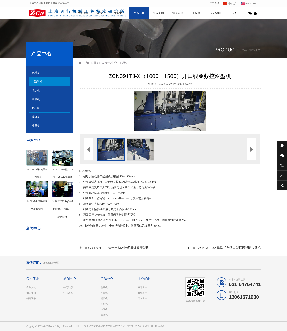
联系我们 (216, 13)
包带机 (36, 72)
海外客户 (142, 287)
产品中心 (138, 13)
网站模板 (160, 326)
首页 (101, 62)
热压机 (36, 108)
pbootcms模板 (51, 262)
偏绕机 (36, 116)
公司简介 (99, 13)
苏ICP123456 (134, 326)
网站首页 (83, 13)
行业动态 (68, 293)
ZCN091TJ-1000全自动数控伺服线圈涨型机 (119, 247)
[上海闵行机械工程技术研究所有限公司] (40, 13)
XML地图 (148, 326)
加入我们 (31, 293)
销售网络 (31, 298)
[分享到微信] (250, 13)
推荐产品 (33, 141)
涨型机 (38, 81)
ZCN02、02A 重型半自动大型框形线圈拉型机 (229, 247)
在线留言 (197, 13)
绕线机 (36, 90)
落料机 (36, 99)
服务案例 (158, 13)
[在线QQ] (256, 13)
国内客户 (142, 298)
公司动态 (68, 287)
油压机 (36, 125)
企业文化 (31, 287)
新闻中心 (119, 13)
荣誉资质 (177, 13)
